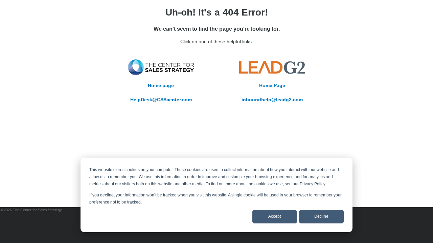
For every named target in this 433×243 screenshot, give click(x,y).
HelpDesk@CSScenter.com (161, 99)
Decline (321, 216)
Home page (161, 85)
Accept (274, 216)
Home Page (272, 85)
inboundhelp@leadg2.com (272, 99)
